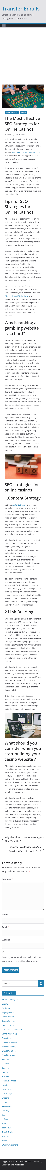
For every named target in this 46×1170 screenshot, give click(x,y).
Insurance (6, 1089)
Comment (7, 879)
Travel (4, 1140)
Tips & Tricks (7, 1132)
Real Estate (7, 1106)
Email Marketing (9, 1046)
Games (23, 112)
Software (6, 1119)
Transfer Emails (21, 8)
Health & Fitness (9, 1081)
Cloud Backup (8, 1016)
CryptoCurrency (8, 1021)
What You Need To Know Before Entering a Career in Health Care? (25, 849)
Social (4, 1115)
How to (5, 1085)
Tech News (6, 1128)
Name (6, 914)
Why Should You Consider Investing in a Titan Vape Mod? (24, 839)
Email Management (10, 1042)
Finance (5, 1063)
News (4, 1102)
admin (23, 135)
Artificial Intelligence (11, 999)
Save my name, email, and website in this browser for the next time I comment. (21, 959)
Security (5, 1110)
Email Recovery (8, 1055)
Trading (5, 1136)
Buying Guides (8, 1012)
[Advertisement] (23, 60)
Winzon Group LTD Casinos (16, 296)
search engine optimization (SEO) (26, 152)
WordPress (19, 1165)
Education (6, 1038)
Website (6, 939)
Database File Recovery (12, 1029)
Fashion (5, 1059)
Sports (5, 1123)
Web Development (10, 1145)
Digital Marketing (12, 112)
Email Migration (9, 1051)
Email (5, 927)
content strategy (19, 505)
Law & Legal (7, 1093)
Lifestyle (5, 1098)
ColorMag (6, 1165)
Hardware (6, 1076)
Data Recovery (8, 1025)
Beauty (5, 1004)
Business (6, 1008)
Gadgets (5, 1068)
